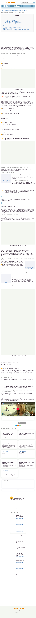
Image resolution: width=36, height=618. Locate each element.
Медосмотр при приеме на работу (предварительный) (8, 463)
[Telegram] (19, 425)
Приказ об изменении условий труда (11, 26)
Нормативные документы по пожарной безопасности (17, 499)
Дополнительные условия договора (8, 28)
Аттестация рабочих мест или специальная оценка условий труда (6, 282)
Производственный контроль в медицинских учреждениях (7, 434)
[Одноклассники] (18, 425)
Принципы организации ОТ (16, 6)
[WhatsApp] (20, 425)
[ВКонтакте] (16, 425)
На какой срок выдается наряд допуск (20, 566)
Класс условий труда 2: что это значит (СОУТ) (29, 268)
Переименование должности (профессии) (12, 21)
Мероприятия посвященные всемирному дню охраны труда (26, 434)
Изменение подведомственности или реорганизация (13, 22)
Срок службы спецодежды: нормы (20, 548)
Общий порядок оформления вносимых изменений (11, 25)
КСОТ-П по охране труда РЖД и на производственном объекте (20, 573)
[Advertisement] (18, 39)
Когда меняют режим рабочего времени (11, 23)
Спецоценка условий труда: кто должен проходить (9, 472)
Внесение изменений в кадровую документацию (13, 27)
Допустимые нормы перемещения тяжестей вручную (20, 516)
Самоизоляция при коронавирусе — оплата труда (20, 541)
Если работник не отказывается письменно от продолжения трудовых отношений (16, 29)
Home (2, 10)
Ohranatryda (9, 2)
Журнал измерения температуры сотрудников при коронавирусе (20, 529)
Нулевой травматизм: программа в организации (8, 453)
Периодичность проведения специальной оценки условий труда (6, 181)
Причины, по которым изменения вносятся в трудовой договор (13, 19)
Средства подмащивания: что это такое (20, 561)
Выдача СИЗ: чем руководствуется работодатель (25, 453)
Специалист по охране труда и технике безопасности (26, 463)
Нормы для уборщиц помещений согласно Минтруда (19, 554)
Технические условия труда (9, 18)
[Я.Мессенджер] (15, 425)
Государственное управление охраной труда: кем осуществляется (9, 444)
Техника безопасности (6, 6)
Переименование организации (10, 20)
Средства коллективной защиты (20, 522)
